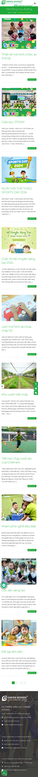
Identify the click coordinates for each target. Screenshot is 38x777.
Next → (24, 682)
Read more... (32, 79)
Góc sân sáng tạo (13, 590)
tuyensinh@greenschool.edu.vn (17, 748)
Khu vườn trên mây (15, 394)
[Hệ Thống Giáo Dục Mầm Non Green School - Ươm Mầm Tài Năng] (12, 2)
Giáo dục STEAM (13, 122)
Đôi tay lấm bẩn (12, 651)
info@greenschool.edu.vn (15, 724)
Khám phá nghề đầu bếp (19, 526)
